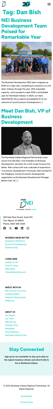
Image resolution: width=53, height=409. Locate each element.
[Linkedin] (22, 228)
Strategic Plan (11, 325)
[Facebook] (4, 228)
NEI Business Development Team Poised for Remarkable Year (24, 28)
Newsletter (10, 328)
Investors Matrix (12, 294)
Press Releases (12, 332)
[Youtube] (16, 228)
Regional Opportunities (15, 297)
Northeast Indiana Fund (15, 335)
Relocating (10, 269)
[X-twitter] (10, 228)
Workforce (9, 300)
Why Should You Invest (15, 291)
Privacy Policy (26, 402)
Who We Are (10, 322)
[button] (49, 4)
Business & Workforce (15, 241)
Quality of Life (11, 262)
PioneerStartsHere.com (15, 272)
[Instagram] (27, 228)
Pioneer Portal (11, 247)
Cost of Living (11, 265)
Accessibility (26, 396)
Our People (10, 315)
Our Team (9, 318)
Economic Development (16, 244)
